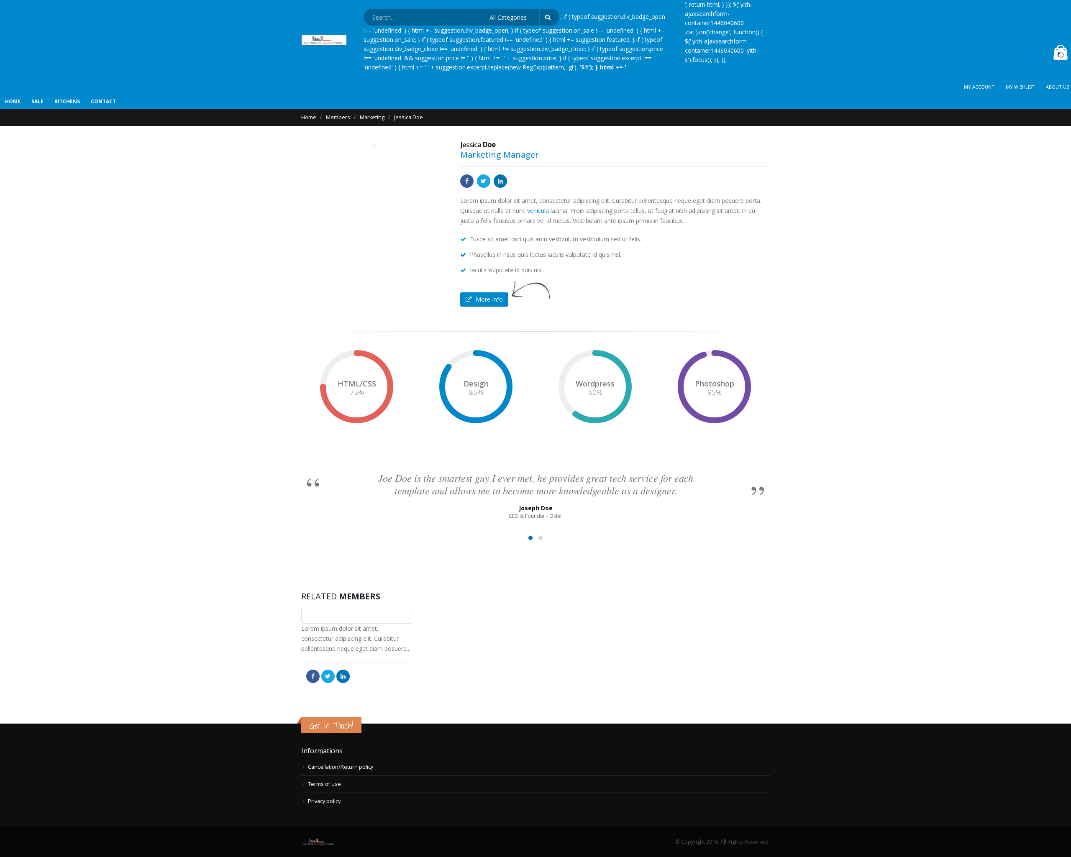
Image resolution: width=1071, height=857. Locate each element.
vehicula (538, 211)
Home (12, 101)
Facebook (467, 181)
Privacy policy (324, 801)
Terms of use (324, 784)
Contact (103, 101)
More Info (489, 299)
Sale (37, 101)
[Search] (549, 17)
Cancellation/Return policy (340, 766)
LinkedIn (500, 181)
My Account (979, 87)
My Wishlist (1020, 87)
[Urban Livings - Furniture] (324, 40)
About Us (1057, 87)
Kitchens (67, 101)
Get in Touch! (331, 725)
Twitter (483, 181)
